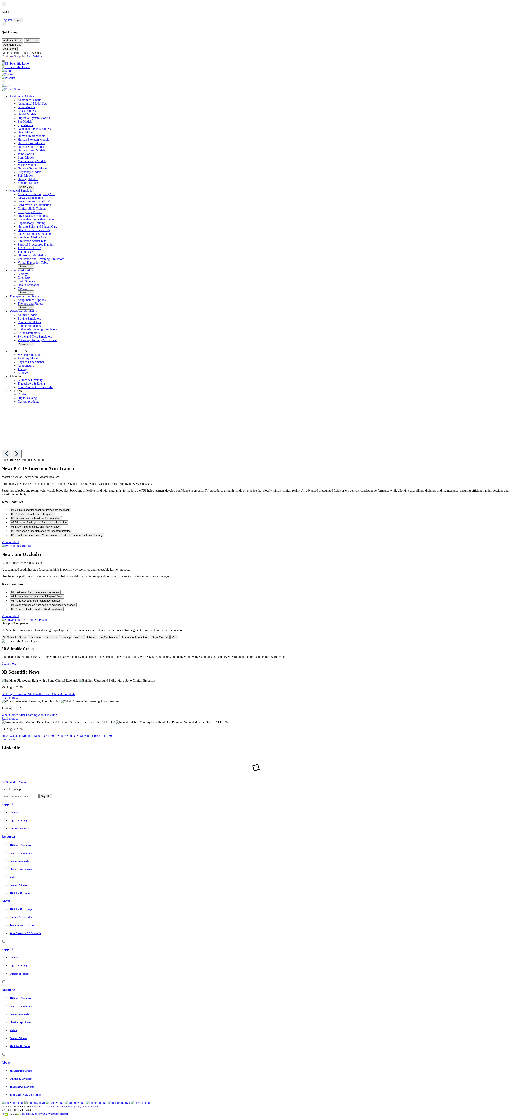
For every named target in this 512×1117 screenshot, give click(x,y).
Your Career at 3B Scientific (35, 387)
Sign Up (45, 796)
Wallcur (79, 637)
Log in (17, 20)
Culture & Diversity (30, 380)
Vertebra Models (28, 182)
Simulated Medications (32, 237)
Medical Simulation (22, 190)
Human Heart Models (31, 136)
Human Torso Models (31, 150)
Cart (30, 56)
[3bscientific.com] (15, 63)
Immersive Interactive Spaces (36, 219)
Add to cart (31, 40)
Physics (22, 288)
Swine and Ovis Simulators (35, 336)
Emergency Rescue (30, 212)
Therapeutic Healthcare (24, 296)
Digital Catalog (27, 398)
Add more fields (12, 40)
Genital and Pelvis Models (34, 128)
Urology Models (28, 179)
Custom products (28, 401)
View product (10, 542)
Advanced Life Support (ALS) (37, 194)
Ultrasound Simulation (32, 255)
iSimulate (35, 637)
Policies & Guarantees (44, 1106)
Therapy (23, 369)
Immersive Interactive (134, 637)
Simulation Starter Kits (32, 241)
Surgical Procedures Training (36, 244)
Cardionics (51, 637)
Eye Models (25, 125)
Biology (23, 274)
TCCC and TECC (29, 248)
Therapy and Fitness (30, 303)
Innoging (66, 637)
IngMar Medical (109, 637)
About (6, 901)
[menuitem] (260, 142)
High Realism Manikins (33, 215)
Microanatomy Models (32, 161)
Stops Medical (159, 637)
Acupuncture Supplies (32, 300)
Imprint (86, 1106)
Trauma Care (26, 251)
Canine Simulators (29, 322)
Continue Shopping (14, 56)
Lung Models (26, 157)
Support (7, 804)
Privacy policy (64, 1106)
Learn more (9, 663)
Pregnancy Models (29, 172)
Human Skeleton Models (33, 139)
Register (7, 20)
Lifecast (91, 637)
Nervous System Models (33, 168)
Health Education (29, 285)
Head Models (26, 132)
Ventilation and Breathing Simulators (41, 259)
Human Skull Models (31, 143)
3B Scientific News (14, 782)
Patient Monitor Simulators (34, 233)
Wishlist (38, 56)
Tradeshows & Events (31, 383)
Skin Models (26, 175)
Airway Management (31, 197)
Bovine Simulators (29, 318)
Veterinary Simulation (23, 311)
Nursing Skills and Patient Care (37, 226)
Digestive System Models (34, 118)
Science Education (21, 270)
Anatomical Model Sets (32, 103)
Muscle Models (27, 164)
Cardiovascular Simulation (34, 205)
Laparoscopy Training (31, 223)
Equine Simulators (29, 325)
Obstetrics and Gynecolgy (34, 230)
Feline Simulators (29, 333)
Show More (25, 186)
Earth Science (26, 281)
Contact (22, 394)
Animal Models (27, 315)
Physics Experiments (31, 362)
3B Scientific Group (14, 637)
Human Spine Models (31, 146)
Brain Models (26, 107)
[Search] (3, 82)
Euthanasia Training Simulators (37, 329)
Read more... (10, 697)
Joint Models (26, 154)
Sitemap (94, 1106)
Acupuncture (26, 365)
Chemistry (24, 277)
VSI (174, 637)
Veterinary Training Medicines (37, 340)
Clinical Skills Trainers (32, 208)
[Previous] (6, 454)
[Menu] (3, 61)
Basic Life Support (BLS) (34, 201)
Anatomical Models (22, 96)
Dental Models (27, 114)
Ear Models (25, 121)
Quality (77, 1106)
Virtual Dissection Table (33, 262)
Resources (8, 836)
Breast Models (27, 110)
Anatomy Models (29, 358)
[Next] (17, 454)
